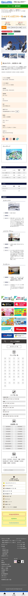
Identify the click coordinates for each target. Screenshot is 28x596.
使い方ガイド (14, 27)
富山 (6, 407)
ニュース (24, 27)
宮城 (16, 399)
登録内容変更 (4, 554)
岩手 (9, 399)
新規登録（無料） (5, 550)
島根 (10, 416)
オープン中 (9, 459)
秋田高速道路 (8, 431)
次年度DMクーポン (4, 556)
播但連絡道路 (20, 446)
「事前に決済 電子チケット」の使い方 (8, 542)
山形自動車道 (20, 431)
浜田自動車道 (20, 448)
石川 (8, 407)
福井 (10, 407)
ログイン (4, 548)
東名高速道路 (8, 441)
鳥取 (8, 416)
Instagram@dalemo (14, 514)
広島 (15, 416)
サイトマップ (3, 577)
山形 (13, 399)
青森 (6, 399)
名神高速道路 (20, 443)
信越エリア (12, 9)
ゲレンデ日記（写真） (21, 544)
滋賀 (3, 416)
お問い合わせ (3, 575)
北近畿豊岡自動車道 (8, 446)
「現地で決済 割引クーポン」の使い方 (8, 540)
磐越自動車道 (20, 433)
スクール (11, 461)
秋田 (11, 399)
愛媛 (17, 416)
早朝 (19, 459)
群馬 (8, 403)
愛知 (6, 411)
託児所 (9, 463)
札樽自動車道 (8, 429)
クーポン (4, 459)
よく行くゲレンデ (17, 31)
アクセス (8, 27)
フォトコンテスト (4, 558)
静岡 (3, 411)
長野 (13, 407)
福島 (18, 399)
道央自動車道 (20, 426)
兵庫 (6, 416)
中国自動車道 (8, 448)
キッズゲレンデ (5, 461)
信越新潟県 (17, 9)
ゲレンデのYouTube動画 (7, 31)
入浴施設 (4, 463)
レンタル (21, 461)
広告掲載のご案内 (4, 570)
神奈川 (13, 403)
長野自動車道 (20, 438)
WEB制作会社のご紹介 (5, 564)
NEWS (2, 560)
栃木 (6, 403)
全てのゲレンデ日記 (21, 542)
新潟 (3, 407)
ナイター (23, 459)
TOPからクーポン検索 (5, 538)
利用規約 (3, 572)
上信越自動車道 (19, 436)
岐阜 (8, 411)
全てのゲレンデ (4, 544)
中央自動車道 (8, 438)
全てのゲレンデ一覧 (14, 346)
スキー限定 (16, 461)
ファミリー (15, 459)
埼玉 (3, 403)
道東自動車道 (8, 426)
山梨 (10, 403)
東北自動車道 (8, 433)
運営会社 (3, 562)
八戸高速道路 (20, 429)
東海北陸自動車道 (8, 443)
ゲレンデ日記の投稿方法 (21, 548)
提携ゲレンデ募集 (4, 568)
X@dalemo (14, 518)
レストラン (13, 463)
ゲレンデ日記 (19, 27)
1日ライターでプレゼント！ (21, 538)
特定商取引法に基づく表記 (6, 579)
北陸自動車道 (20, 441)
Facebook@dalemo (14, 522)
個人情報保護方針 (4, 574)
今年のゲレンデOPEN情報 (6, 566)
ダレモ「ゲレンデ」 (4, 9)
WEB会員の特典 (5, 552)
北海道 (4, 399)
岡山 (13, 416)
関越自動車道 (8, 436)
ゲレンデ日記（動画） (21, 546)
